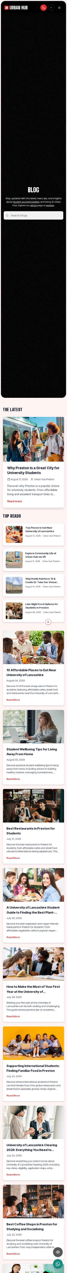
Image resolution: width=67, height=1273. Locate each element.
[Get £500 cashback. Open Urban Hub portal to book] (33, 636)
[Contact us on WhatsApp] (58, 1264)
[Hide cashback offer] (48, 622)
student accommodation (26, 201)
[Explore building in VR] (58, 1252)
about (33, 205)
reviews (50, 205)
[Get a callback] (43, 7)
